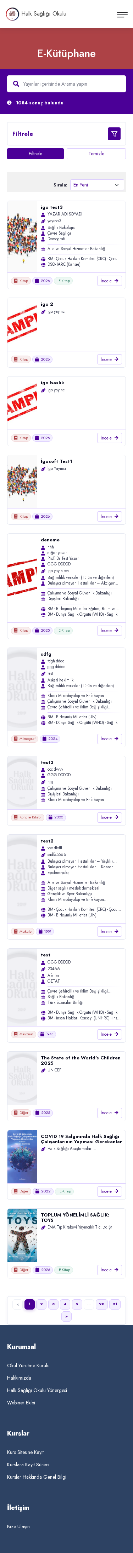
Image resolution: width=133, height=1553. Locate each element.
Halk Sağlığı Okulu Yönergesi (37, 1390)
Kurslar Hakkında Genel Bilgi (36, 1476)
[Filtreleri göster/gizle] (114, 133)
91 (114, 1304)
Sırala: (60, 185)
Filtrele (35, 153)
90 (102, 1304)
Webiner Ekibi (21, 1402)
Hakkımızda (19, 1377)
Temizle (96, 153)
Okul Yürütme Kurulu (28, 1365)
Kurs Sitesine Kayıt (25, 1452)
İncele (106, 281)
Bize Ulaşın (18, 1526)
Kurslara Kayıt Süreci (28, 1464)
